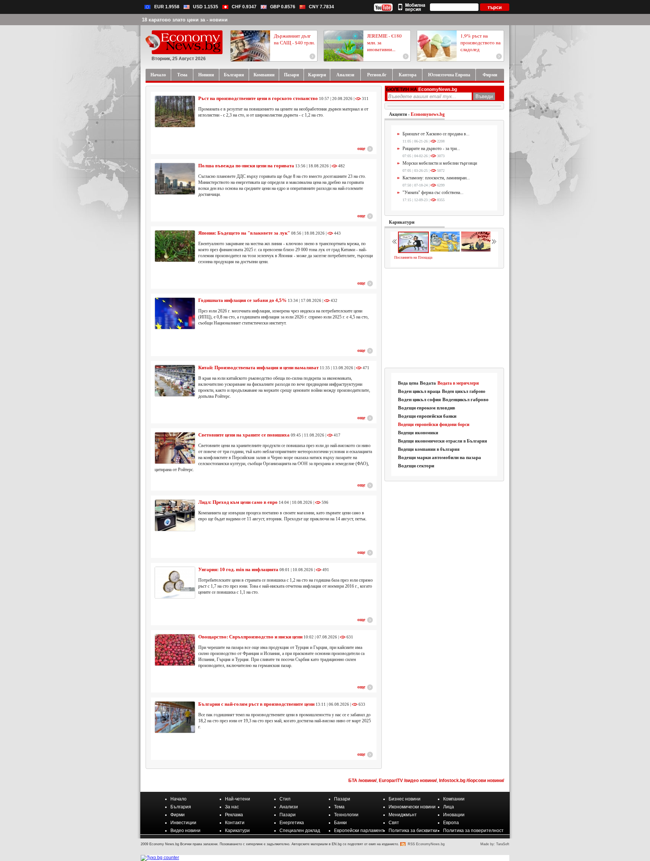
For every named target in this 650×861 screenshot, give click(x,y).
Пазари (342, 799)
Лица (448, 806)
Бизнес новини (405, 799)
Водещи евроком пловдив (426, 408)
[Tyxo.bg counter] (160, 857)
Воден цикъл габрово (463, 391)
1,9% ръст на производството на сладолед (480, 42)
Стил (284, 799)
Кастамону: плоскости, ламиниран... (436, 177)
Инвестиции (183, 822)
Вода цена (408, 383)
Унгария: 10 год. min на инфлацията (238, 569)
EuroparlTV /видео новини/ (408, 780)
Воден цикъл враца (419, 391)
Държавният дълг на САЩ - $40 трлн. (294, 39)
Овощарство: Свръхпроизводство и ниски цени (250, 637)
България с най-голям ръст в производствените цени (256, 704)
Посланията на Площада (413, 257)
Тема (339, 806)
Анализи (288, 806)
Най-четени (237, 799)
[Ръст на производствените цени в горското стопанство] (175, 111)
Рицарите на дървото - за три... (431, 148)
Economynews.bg (428, 114)
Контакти (235, 822)
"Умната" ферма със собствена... (432, 192)
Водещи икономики (418, 432)
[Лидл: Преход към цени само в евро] (175, 515)
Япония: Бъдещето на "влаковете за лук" (244, 233)
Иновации (454, 814)
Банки (340, 822)
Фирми (177, 814)
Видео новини (185, 830)
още (361, 148)
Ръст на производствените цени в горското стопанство (258, 98)
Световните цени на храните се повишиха (244, 435)
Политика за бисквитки (413, 830)
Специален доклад (299, 830)
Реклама (234, 814)
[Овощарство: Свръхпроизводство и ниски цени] (175, 650)
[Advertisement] (444, 318)
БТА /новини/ (362, 780)
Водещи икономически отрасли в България (442, 441)
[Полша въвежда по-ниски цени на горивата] (175, 179)
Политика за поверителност (473, 830)
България (180, 806)
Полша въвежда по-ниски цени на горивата (246, 165)
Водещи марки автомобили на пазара (439, 457)
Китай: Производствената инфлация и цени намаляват (258, 367)
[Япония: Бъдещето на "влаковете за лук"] (175, 246)
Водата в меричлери (458, 383)
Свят (394, 822)
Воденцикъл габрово (465, 399)
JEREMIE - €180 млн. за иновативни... (384, 42)
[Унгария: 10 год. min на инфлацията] (175, 583)
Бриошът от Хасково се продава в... (435, 133)
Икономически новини (412, 806)
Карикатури (402, 222)
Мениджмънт (403, 814)
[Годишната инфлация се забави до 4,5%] (175, 313)
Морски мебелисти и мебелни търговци (439, 163)
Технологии (346, 814)
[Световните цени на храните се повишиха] (175, 448)
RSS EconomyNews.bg (426, 844)
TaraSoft (502, 844)
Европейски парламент (359, 830)
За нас (232, 806)
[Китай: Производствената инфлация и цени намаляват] (175, 381)
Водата (428, 383)
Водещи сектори (416, 465)
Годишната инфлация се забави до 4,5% (242, 300)
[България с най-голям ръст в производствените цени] (175, 717)
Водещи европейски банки (427, 416)
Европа (451, 822)
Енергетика (291, 822)
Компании (454, 799)
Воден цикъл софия (419, 399)
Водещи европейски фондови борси (433, 424)
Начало (178, 799)
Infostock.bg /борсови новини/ (471, 780)
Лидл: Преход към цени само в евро (238, 502)
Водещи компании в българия (429, 449)
